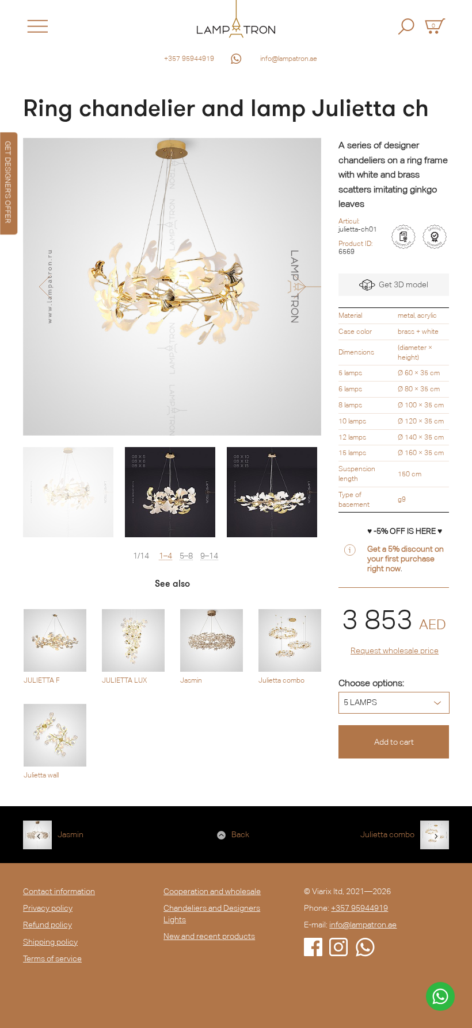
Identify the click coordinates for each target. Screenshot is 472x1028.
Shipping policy (50, 941)
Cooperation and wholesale (212, 891)
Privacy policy (48, 908)
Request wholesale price (395, 650)
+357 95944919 (189, 59)
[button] (44, 286)
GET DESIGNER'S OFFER (7, 182)
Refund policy (47, 924)
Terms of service (52, 958)
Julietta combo (387, 834)
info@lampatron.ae (288, 59)
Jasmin (70, 834)
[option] (172, 287)
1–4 (165, 556)
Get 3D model (401, 284)
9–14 (209, 556)
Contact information (59, 891)
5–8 (186, 556)
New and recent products (209, 936)
